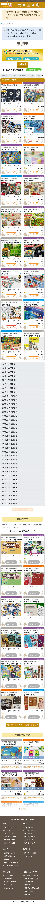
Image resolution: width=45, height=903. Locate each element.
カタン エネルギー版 (9, 664)
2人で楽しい (28, 840)
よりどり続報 (8, 875)
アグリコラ (28, 212)
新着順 (4, 76)
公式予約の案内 (9, 843)
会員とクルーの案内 (11, 862)
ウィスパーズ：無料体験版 (8, 695)
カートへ (10, 110)
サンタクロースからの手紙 (31, 602)
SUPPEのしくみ (9, 853)
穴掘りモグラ (6, 336)
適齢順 (39, 76)
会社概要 (27, 885)
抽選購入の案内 (13, 59)
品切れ (31, 141)
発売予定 (9, 767)
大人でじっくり (29, 837)
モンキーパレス (30, 664)
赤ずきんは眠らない (9, 181)
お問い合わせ (28, 891)
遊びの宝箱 (5, 305)
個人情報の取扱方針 (31, 875)
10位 (4, 90)
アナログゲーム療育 (32, 336)
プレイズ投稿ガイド (11, 865)
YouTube (7, 885)
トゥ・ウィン (28, 744)
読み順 (31, 76)
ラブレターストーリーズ (30, 571)
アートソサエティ (31, 87)
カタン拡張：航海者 (9, 744)
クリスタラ (28, 540)
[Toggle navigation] (42, 5)
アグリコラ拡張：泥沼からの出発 (10, 243)
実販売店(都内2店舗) (31, 888)
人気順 (13, 76)
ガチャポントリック (31, 633)
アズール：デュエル (8, 602)
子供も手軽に (28, 827)
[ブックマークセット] (23, 5)
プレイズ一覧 (8, 834)
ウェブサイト (28, 882)
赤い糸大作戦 (29, 150)
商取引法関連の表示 (31, 879)
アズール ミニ (29, 274)
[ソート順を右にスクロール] (43, 75)
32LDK (4, 87)
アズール (5, 274)
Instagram (7, 888)
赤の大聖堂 (28, 181)
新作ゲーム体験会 (30, 853)
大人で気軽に (28, 834)
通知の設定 (8, 879)
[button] (34, 69)
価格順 (22, 76)
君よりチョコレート (31, 695)
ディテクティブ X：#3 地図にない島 (12, 775)
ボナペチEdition (9, 856)
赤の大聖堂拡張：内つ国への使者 (10, 212)
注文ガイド (8, 830)
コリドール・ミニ (30, 775)
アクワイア (28, 243)
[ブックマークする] (20, 110)
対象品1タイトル (31, 59)
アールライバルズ (8, 119)
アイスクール (29, 119)
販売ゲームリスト (10, 827)
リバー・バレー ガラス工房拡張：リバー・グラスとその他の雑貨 (18, 633)
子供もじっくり (29, 830)
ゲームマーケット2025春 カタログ (11, 571)
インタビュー (28, 856)
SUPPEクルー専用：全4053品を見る (22, 725)
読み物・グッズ (29, 843)
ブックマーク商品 (10, 837)
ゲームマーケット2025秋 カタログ (11, 540)
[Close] (40, 30)
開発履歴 (27, 894)
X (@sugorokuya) (10, 882)
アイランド (5, 150)
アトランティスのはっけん (31, 305)
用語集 (6, 859)
